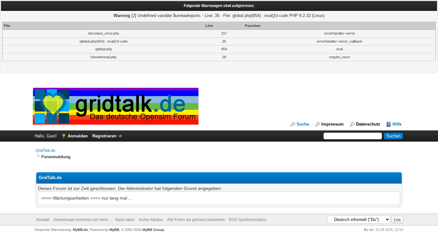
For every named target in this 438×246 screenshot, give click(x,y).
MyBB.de (80, 230)
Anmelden (78, 136)
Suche (303, 124)
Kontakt (42, 219)
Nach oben (125, 219)
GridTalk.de (45, 150)
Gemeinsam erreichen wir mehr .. (82, 219)
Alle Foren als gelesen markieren (196, 219)
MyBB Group (153, 230)
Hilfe (396, 124)
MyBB (114, 230)
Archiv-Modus (151, 219)
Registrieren (104, 136)
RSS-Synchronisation (247, 219)
